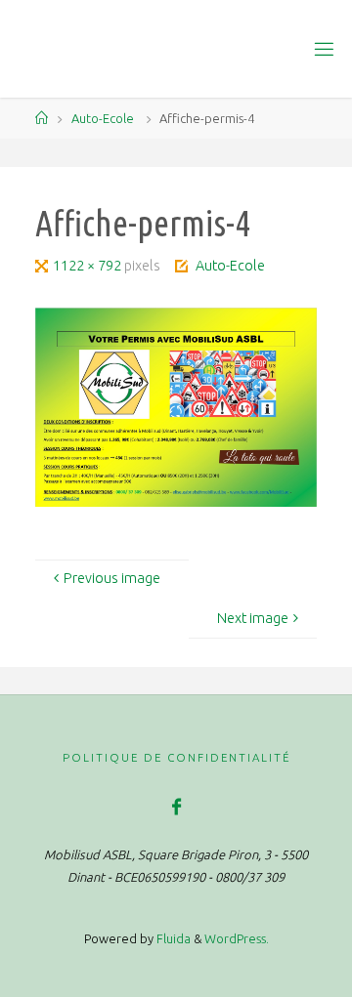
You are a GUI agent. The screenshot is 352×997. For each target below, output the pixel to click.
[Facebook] (175, 806)
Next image (252, 618)
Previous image (112, 578)
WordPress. (236, 938)
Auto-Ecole (102, 118)
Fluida (172, 938)
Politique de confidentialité (176, 757)
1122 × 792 (88, 265)
